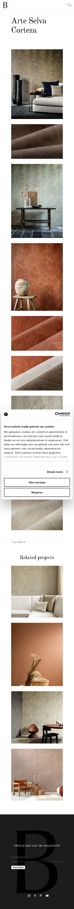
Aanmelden (18, 867)
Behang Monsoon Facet (37, 593)
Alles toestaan (37, 482)
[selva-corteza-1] (37, 201)
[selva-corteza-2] (37, 84)
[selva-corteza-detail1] (37, 141)
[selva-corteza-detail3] (37, 333)
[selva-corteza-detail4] (37, 373)
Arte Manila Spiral (37, 719)
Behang (28, 584)
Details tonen (55, 471)
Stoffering (43, 584)
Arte (21, 542)
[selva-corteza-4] (37, 277)
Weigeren (37, 492)
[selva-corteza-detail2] (37, 513)
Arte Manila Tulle (37, 656)
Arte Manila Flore (37, 776)
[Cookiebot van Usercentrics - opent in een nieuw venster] (55, 414)
